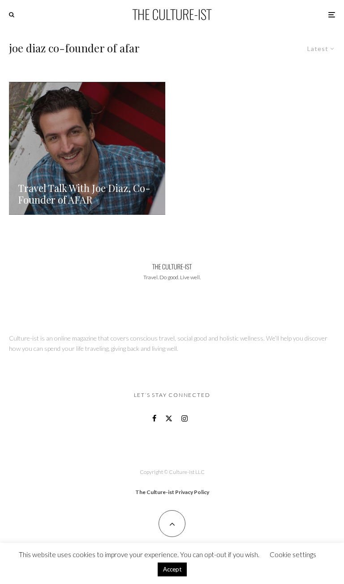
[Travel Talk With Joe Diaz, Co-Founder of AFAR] (87, 148)
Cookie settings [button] (293, 554)
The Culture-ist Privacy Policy (172, 492)
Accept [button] (172, 569)
